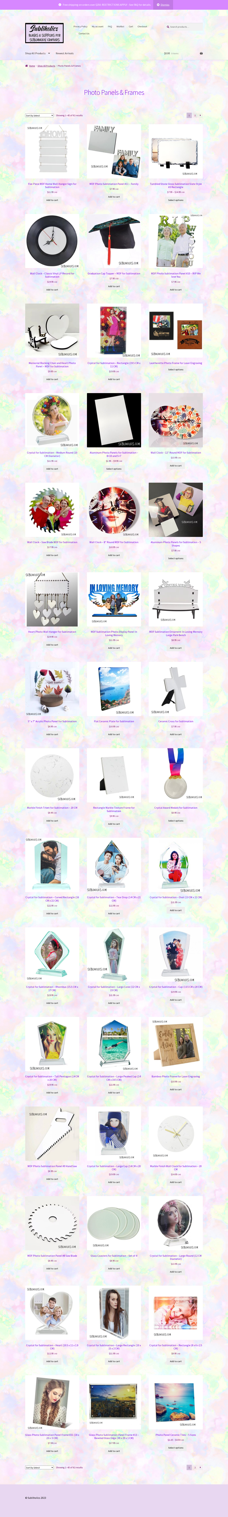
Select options (175, 200)
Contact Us (84, 33)
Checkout (142, 26)
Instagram (74, 33)
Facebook (151, 26)
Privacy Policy (80, 26)
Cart (131, 26)
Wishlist (120, 26)
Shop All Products (35, 53)
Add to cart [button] (52, 200)
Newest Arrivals (65, 53)
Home (32, 65)
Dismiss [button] (165, 4)
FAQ (110, 26)
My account (97, 26)
